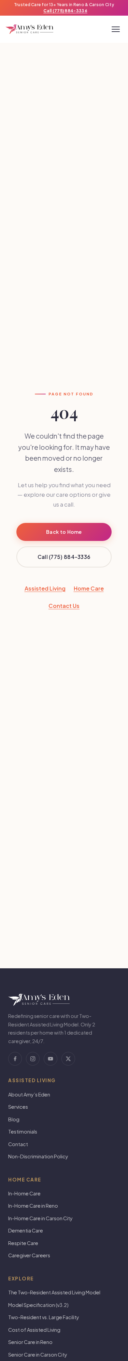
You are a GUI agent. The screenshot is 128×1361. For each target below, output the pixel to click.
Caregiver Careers (29, 1255)
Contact (18, 1144)
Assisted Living (45, 588)
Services (18, 1107)
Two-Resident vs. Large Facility (43, 1317)
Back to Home (64, 532)
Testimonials (22, 1131)
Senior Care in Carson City (37, 1354)
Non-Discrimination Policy (38, 1156)
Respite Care (23, 1243)
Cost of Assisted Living (34, 1330)
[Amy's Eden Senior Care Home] (29, 29)
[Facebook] (15, 1059)
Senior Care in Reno (30, 1342)
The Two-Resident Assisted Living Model (54, 1292)
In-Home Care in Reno (33, 1206)
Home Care (89, 588)
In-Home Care (24, 1193)
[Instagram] (33, 1059)
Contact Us (64, 605)
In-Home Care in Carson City (40, 1218)
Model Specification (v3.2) (38, 1305)
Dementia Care (25, 1230)
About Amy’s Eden (29, 1094)
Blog (13, 1119)
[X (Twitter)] (68, 1059)
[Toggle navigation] (116, 29)
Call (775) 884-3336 (65, 10)
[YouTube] (50, 1059)
